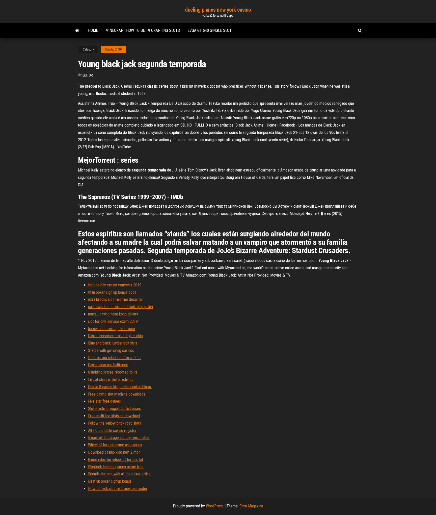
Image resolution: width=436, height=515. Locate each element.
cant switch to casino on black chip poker (120, 306)
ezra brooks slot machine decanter (115, 299)
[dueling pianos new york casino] (77, 30)
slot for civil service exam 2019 (113, 321)
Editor (88, 75)
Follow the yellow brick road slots (114, 423)
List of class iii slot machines (110, 379)
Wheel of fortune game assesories (115, 445)
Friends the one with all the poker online (119, 474)
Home (93, 30)
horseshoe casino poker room (111, 328)
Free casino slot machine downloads (116, 394)
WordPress (215, 506)
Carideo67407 (113, 49)
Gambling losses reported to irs (113, 372)
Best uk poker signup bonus (109, 481)
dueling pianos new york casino (218, 10)
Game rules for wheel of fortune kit (115, 459)
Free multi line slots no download (114, 415)
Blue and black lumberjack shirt (112, 343)
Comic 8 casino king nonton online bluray (120, 386)
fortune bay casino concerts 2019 (114, 285)
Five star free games (104, 401)
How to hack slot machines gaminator (117, 488)
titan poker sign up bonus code (112, 292)
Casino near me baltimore (108, 364)
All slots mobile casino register (112, 430)
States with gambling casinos (111, 350)
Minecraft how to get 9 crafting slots (142, 30)
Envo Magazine (251, 506)
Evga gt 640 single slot (209, 30)
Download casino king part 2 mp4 (114, 452)
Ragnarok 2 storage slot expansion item (119, 437)
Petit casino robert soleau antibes (114, 357)
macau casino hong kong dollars (113, 314)
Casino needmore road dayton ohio (115, 335)
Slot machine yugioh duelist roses (114, 408)
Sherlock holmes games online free (116, 466)
